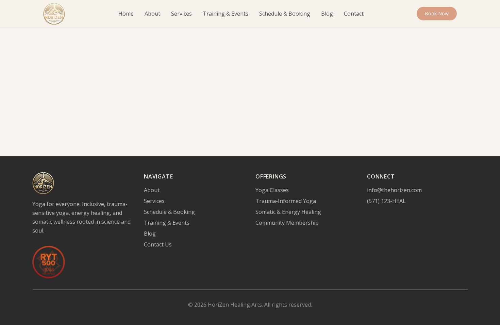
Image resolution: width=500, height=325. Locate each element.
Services (181, 13)
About (152, 13)
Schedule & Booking (284, 13)
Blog (327, 13)
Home (126, 13)
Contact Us (158, 244)
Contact (354, 13)
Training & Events (225, 13)
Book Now (437, 13)
